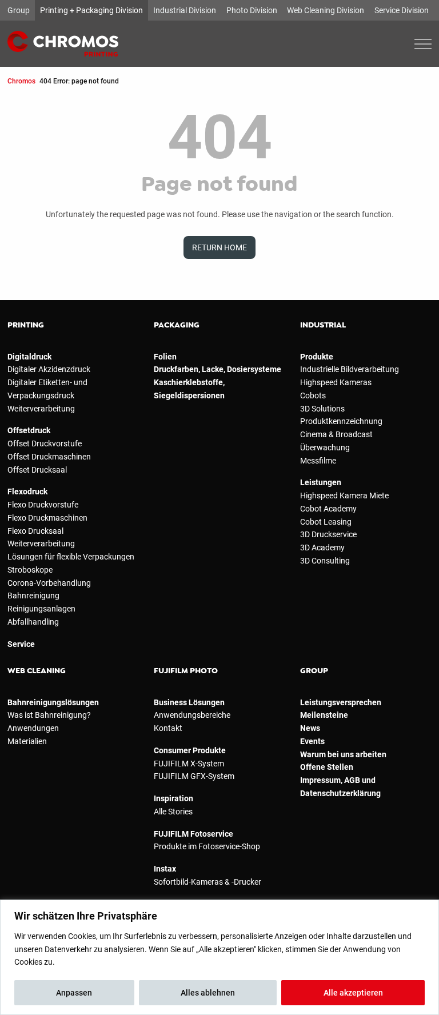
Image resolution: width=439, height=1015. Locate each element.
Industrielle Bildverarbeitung (349, 369)
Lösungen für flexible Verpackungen (70, 556)
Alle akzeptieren (353, 992)
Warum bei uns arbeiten (343, 754)
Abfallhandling (33, 621)
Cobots (313, 395)
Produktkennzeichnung (341, 421)
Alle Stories (173, 811)
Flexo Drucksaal (35, 531)
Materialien (27, 741)
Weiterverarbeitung (41, 408)
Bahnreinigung (33, 595)
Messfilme (318, 460)
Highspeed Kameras (336, 382)
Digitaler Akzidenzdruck (48, 369)
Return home (219, 247)
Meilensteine (324, 715)
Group (18, 10)
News (310, 728)
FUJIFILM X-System (189, 763)
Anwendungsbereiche (192, 715)
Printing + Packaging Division (91, 10)
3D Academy (322, 547)
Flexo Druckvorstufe (42, 504)
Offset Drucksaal (37, 469)
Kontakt (168, 728)
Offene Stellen (326, 767)
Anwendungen (33, 728)
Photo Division (251, 10)
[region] (219, 957)
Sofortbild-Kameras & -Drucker (207, 881)
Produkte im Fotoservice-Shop (207, 846)
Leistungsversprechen (340, 702)
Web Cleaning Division (325, 10)
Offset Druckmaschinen (49, 456)
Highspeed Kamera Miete (344, 495)
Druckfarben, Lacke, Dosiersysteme (217, 369)
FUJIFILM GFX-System (194, 776)
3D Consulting (325, 560)
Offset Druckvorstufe (44, 443)
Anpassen (74, 992)
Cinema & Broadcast (336, 434)
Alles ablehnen (208, 992)
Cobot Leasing (326, 521)
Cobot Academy (328, 508)
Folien (165, 356)
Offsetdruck (28, 430)
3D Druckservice (328, 534)
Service (21, 644)
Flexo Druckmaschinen (47, 517)
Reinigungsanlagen (41, 608)
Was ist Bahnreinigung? (49, 715)
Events (312, 741)
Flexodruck (27, 491)
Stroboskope (30, 569)
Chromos (21, 81)
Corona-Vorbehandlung (49, 583)
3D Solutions (322, 408)
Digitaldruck (29, 356)
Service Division (401, 10)
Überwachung (325, 447)
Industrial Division (184, 10)
